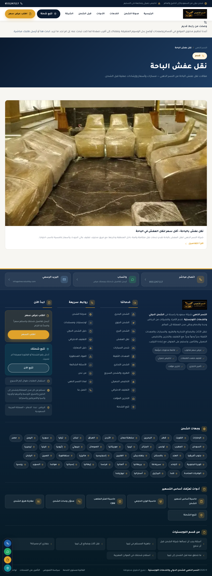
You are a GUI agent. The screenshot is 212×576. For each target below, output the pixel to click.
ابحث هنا (45, 31)
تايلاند (174, 465)
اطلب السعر (28, 334)
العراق (91, 438)
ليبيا (129, 447)
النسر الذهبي (201, 48)
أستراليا (138, 473)
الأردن (108, 438)
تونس (161, 447)
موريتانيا (113, 447)
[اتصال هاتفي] (7, 543)
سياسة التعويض (51, 570)
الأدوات (100, 14)
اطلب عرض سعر (18, 14)
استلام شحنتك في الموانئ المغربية (132, 555)
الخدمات (114, 14)
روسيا (19, 465)
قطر (164, 438)
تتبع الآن (28, 368)
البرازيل (156, 473)
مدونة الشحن (131, 14)
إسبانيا (70, 465)
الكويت (179, 438)
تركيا (60, 438)
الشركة (69, 14)
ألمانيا (120, 465)
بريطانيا (137, 465)
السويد (36, 465)
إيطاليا (87, 465)
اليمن (29, 438)
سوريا (45, 438)
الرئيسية (148, 14)
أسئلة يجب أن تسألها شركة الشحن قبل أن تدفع (180, 544)
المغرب (179, 447)
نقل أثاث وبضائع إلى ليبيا (87, 544)
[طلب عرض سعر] (7, 559)
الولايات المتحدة (192, 473)
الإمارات (197, 438)
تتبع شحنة (46, 14)
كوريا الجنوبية (194, 465)
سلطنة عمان (127, 438)
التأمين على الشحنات (30, 570)
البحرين (148, 438)
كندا (172, 473)
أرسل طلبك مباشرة (25, 31)
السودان (196, 447)
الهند (175, 456)
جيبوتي (76, 447)
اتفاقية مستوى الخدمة (74, 570)
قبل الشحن (84, 14)
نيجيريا (28, 447)
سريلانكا (156, 465)
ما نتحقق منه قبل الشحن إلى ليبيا (184, 555)
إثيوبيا (59, 447)
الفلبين (120, 456)
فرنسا (104, 465)
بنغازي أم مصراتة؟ (39, 544)
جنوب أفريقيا (194, 456)
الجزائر (145, 447)
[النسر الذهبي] (195, 14)
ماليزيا (82, 456)
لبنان (75, 438)
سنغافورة (64, 456)
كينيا (43, 447)
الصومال (94, 447)
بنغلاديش (138, 456)
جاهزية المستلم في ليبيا (138, 544)
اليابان (29, 456)
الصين (45, 456)
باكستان (158, 456)
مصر (14, 438)
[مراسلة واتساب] (7, 551)
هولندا (53, 465)
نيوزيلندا (119, 473)
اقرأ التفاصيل (196, 243)
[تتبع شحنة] (7, 568)
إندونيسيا (101, 456)
